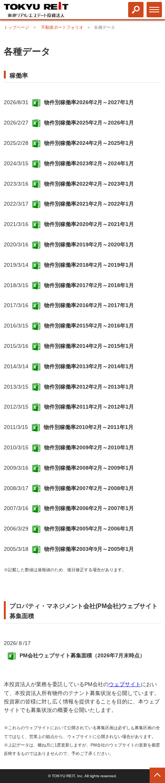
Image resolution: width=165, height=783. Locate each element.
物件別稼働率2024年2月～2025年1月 (89, 143)
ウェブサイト (125, 684)
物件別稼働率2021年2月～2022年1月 (89, 204)
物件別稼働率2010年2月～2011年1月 (89, 427)
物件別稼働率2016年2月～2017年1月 (89, 305)
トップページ (16, 27)
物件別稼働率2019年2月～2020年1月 (89, 244)
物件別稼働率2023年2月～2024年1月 (89, 163)
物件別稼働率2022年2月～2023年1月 (89, 184)
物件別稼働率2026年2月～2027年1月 (89, 102)
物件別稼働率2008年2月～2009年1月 (89, 468)
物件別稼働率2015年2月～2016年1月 (89, 326)
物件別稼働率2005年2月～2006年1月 (89, 528)
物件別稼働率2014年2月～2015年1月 (89, 346)
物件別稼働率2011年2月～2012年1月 (89, 407)
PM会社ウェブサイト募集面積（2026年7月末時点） (82, 655)
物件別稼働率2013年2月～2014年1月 (89, 366)
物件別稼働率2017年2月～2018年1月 (89, 285)
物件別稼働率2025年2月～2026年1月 (89, 123)
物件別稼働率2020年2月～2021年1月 (89, 224)
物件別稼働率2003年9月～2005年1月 (89, 549)
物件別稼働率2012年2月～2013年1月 (89, 387)
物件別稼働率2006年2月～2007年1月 (89, 508)
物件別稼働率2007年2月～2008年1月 (89, 488)
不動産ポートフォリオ (62, 27)
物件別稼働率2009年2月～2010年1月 (89, 447)
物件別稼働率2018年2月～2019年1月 (89, 265)
